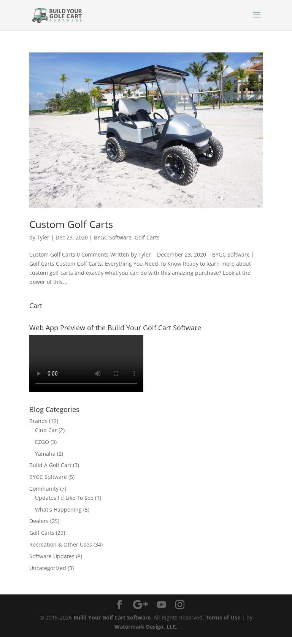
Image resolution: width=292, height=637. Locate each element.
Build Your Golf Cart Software (112, 617)
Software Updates (52, 556)
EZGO (42, 441)
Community (44, 488)
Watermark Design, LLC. (146, 626)
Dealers (39, 520)
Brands (38, 421)
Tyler (43, 237)
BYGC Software (113, 237)
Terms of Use (223, 617)
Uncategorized (47, 568)
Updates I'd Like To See (64, 497)
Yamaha (45, 453)
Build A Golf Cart (50, 465)
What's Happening (58, 509)
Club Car (46, 430)
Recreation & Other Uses (60, 544)
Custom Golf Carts (71, 224)
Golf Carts (147, 237)
